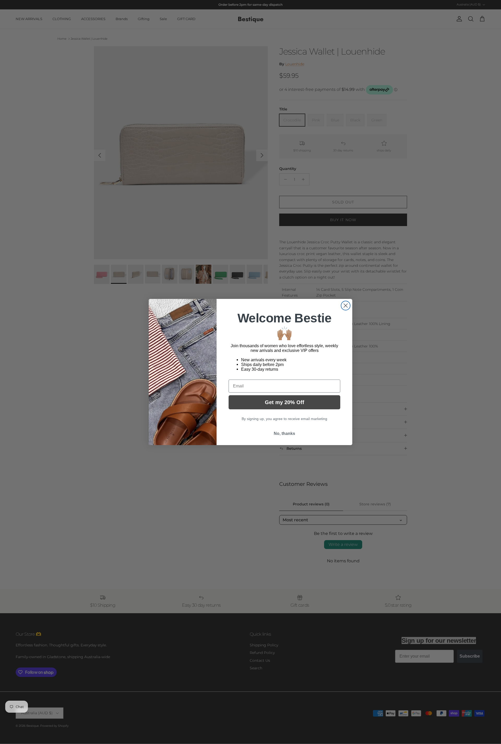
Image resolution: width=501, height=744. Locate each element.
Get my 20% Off (284, 402)
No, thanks (284, 433)
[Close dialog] (345, 305)
